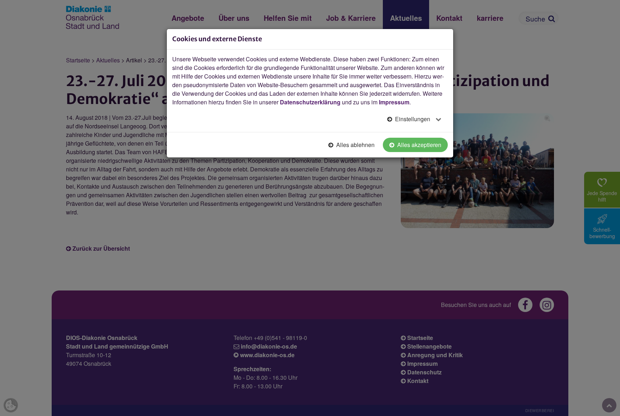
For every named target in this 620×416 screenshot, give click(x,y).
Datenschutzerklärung (310, 102)
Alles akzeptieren (418, 145)
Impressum (394, 102)
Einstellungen (413, 119)
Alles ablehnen (355, 145)
